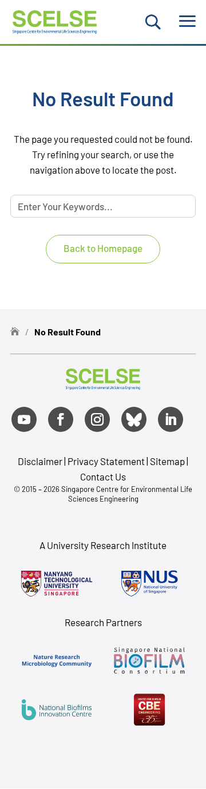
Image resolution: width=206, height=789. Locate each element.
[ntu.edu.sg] (56, 583)
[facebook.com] (60, 419)
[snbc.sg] (149, 660)
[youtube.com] (24, 419)
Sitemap (167, 461)
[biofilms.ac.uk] (56, 709)
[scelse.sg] (55, 20)
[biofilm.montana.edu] (149, 709)
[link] (103, 385)
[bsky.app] (133, 419)
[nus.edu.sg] (149, 583)
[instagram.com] (97, 419)
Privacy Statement (107, 461)
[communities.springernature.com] (56, 660)
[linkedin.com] (170, 419)
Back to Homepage (103, 248)
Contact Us (103, 476)
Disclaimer (40, 461)
